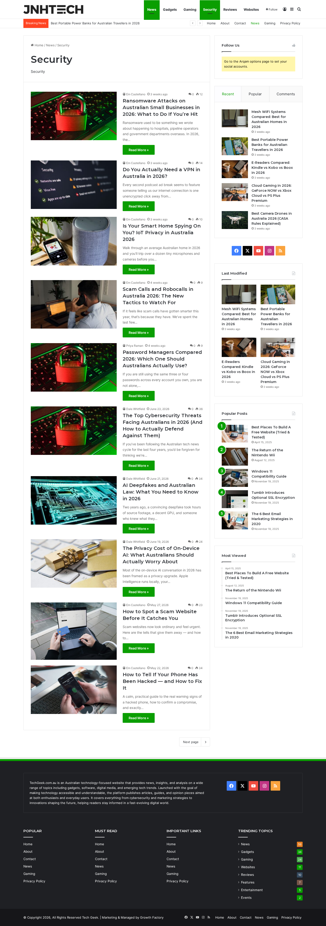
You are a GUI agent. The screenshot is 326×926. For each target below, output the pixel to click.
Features (247, 882)
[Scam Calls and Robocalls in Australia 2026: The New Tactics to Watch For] (74, 304)
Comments (286, 94)
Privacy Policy (290, 23)
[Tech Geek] (53, 9)
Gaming (190, 9)
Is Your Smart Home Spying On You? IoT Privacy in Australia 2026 (162, 232)
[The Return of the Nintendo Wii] (235, 457)
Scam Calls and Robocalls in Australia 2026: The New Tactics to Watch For (158, 295)
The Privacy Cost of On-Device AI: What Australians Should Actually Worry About (161, 554)
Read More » (139, 150)
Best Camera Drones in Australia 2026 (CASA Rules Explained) (272, 218)
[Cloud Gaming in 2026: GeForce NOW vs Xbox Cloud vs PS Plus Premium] (235, 192)
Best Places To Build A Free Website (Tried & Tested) (271, 432)
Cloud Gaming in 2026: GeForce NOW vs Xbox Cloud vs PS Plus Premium (275, 372)
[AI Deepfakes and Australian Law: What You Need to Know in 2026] (74, 500)
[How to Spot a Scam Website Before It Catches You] (74, 631)
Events (246, 897)
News (151, 9)
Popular (255, 94)
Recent (228, 94)
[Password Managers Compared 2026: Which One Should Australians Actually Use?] (74, 367)
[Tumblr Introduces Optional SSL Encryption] (235, 499)
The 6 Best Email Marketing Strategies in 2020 (272, 519)
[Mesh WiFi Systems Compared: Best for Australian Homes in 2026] (235, 118)
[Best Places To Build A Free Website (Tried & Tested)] (235, 433)
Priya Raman (134, 345)
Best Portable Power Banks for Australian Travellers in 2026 (270, 145)
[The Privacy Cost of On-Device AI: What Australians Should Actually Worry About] (74, 563)
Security (210, 9)
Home (211, 23)
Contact (240, 23)
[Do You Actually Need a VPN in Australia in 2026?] (74, 184)
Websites (251, 9)
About (225, 23)
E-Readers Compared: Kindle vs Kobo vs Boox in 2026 (91, 23)
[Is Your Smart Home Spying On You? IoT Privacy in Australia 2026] (74, 241)
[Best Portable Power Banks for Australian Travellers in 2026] (235, 146)
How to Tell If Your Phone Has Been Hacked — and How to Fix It (162, 681)
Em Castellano (135, 94)
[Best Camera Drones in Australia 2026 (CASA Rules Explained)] (235, 220)
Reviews (230, 9)
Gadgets (170, 9)
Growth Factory (151, 917)
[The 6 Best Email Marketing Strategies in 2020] (235, 520)
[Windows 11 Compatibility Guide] (235, 478)
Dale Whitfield (135, 409)
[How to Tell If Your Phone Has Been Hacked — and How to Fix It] (74, 689)
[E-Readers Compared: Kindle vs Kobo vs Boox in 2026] (235, 169)
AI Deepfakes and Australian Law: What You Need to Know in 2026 (160, 491)
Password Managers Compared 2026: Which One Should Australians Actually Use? (162, 358)
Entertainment (252, 890)
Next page (191, 742)
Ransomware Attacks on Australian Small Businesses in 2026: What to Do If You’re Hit (161, 107)
